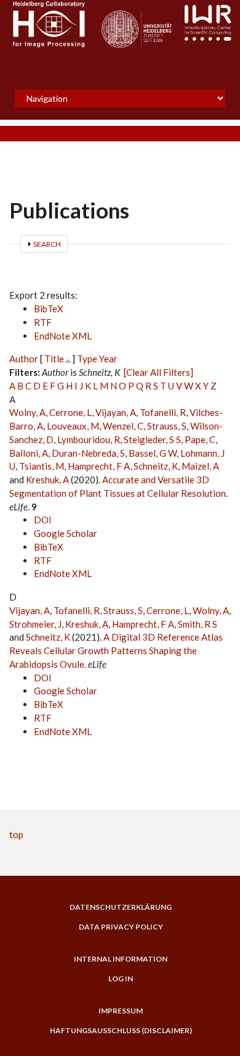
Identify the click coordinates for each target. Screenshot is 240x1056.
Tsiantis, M (41, 466)
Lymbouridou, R (88, 439)
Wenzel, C (123, 425)
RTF (43, 322)
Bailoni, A (28, 453)
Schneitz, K (156, 466)
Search (47, 244)
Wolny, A (27, 412)
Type (87, 358)
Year (108, 358)
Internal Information (120, 959)
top (16, 834)
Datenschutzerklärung (121, 907)
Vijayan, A (115, 412)
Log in (120, 979)
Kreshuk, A (47, 479)
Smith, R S (197, 624)
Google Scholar (65, 533)
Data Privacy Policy (121, 927)
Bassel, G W (153, 453)
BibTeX (48, 308)
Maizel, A (200, 466)
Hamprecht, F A (99, 466)
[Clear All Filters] (158, 372)
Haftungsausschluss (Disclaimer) (121, 1030)
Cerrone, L (70, 412)
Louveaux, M (73, 425)
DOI (43, 519)
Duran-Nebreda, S (88, 453)
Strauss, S (166, 425)
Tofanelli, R (163, 412)
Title (54, 358)
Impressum (120, 1011)
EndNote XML (63, 335)
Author (23, 358)
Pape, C (200, 439)
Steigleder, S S (152, 439)
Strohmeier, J (35, 624)
